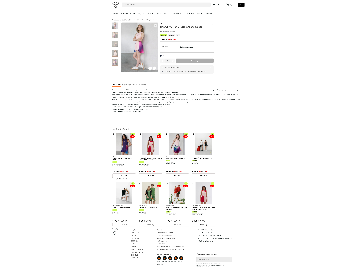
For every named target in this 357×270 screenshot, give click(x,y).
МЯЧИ (158, 14)
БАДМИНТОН (189, 14)
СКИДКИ (209, 14)
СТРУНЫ (151, 14)
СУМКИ (166, 14)
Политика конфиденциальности (170, 249)
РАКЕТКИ (124, 14)
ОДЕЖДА (141, 14)
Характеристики (129, 85)
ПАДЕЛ (115, 14)
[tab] (116, 84)
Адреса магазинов (164, 233)
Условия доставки (164, 235)
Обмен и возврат (163, 230)
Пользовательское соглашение (170, 247)
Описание (116, 85)
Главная (116, 20)
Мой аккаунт (161, 241)
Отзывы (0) (142, 85)
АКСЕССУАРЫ (176, 14)
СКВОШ (200, 14)
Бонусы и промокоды (165, 238)
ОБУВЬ (133, 14)
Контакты (160, 244)
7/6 (129, 20)
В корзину (194, 61)
